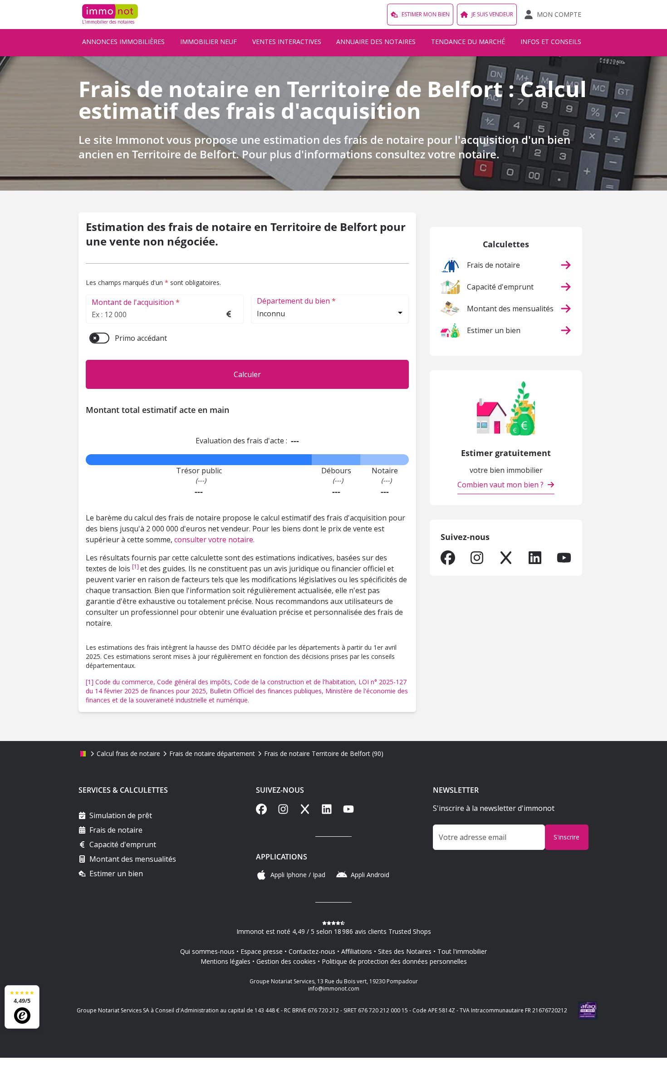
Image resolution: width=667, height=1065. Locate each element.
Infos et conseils (550, 41)
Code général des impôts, (195, 681)
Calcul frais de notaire (128, 753)
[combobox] (330, 314)
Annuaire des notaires (376, 41)
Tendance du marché (468, 41)
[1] (136, 566)
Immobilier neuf (208, 41)
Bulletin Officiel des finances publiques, (267, 691)
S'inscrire (566, 837)
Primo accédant (141, 338)
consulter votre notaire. (214, 540)
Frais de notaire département (212, 753)
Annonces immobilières (123, 41)
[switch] (99, 338)
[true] (448, 557)
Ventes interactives (286, 41)
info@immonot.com (333, 988)
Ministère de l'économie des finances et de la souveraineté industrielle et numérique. (247, 695)
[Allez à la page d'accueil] (83, 753)
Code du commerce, (126, 681)
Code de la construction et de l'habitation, (296, 681)
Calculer (247, 374)
